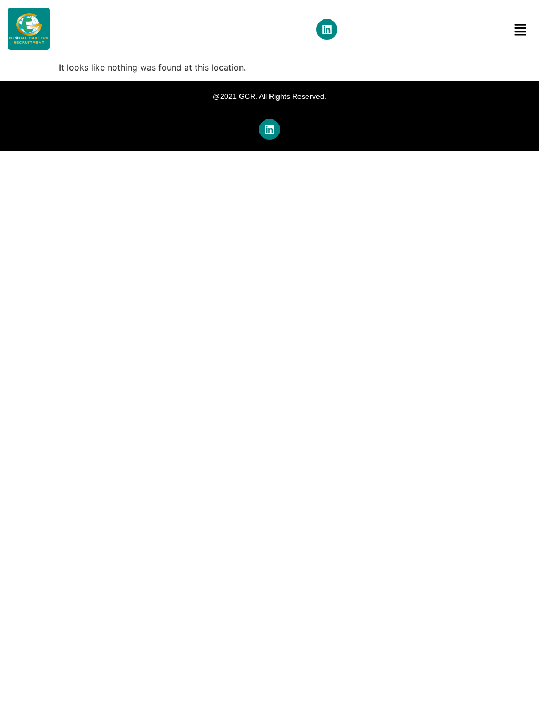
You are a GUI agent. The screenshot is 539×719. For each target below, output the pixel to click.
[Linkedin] (326, 29)
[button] (520, 30)
